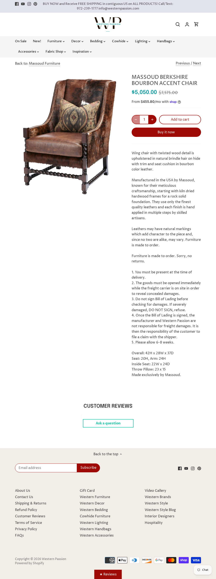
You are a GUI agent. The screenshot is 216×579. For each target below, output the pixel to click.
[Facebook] (17, 4)
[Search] (177, 24)
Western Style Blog (160, 510)
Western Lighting (94, 522)
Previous (183, 63)
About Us (22, 490)
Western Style (156, 503)
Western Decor (92, 503)
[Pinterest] (35, 4)
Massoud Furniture (44, 63)
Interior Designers (159, 516)
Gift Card (87, 490)
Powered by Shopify (29, 563)
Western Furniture (95, 497)
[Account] (187, 24)
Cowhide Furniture (95, 516)
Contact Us (24, 497)
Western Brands (158, 497)
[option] (68, 134)
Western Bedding (94, 510)
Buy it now (166, 132)
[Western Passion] (108, 19)
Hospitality (154, 522)
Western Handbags (95, 529)
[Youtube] (23, 4)
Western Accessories (97, 535)
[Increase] (152, 119)
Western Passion (54, 559)
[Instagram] (29, 4)
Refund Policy (26, 510)
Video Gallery (155, 490)
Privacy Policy (26, 529)
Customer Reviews (30, 516)
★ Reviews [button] (108, 574)
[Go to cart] (196, 24)
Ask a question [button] (108, 423)
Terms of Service (28, 522)
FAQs (19, 535)
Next (197, 63)
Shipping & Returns (30, 503)
